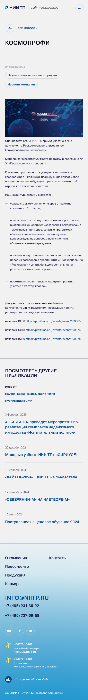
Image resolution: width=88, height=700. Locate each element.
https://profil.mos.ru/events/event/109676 (53, 330)
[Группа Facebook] (20, 631)
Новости (11, 386)
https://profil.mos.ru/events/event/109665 (53, 321)
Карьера (12, 583)
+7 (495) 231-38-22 (22, 605)
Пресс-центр (17, 566)
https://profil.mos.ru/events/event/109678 (53, 339)
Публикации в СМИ (19, 400)
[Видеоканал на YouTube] (9, 631)
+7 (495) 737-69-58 (22, 615)
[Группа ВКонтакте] (30, 631)
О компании (16, 558)
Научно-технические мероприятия (30, 394)
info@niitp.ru (27, 598)
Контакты (58, 558)
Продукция (15, 575)
